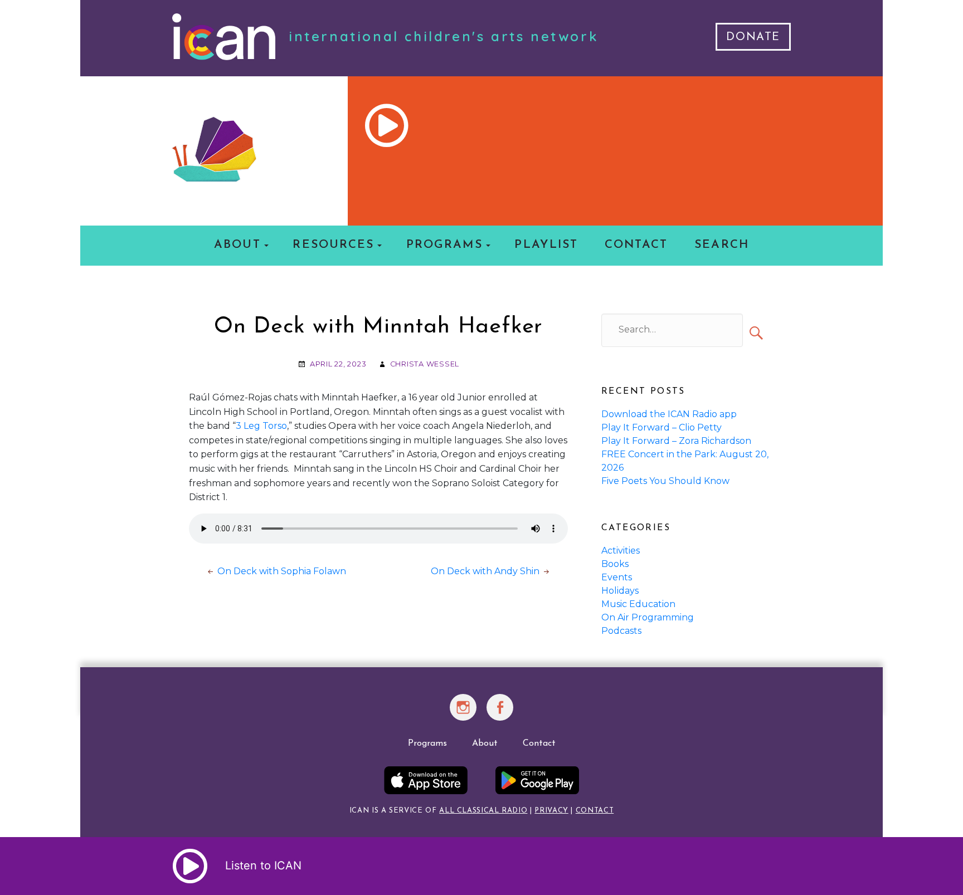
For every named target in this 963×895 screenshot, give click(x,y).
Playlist (546, 245)
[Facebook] (500, 714)
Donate (753, 37)
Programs (444, 245)
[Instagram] (463, 714)
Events (616, 577)
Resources (333, 245)
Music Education (638, 604)
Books (615, 564)
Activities (620, 550)
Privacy (551, 810)
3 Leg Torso (261, 425)
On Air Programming (647, 617)
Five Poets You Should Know (665, 481)
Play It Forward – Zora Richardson (676, 441)
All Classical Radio (483, 810)
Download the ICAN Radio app (669, 414)
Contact (636, 245)
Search (721, 245)
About (237, 245)
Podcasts (621, 630)
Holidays (620, 590)
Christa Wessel (425, 364)
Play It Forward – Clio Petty (661, 427)
